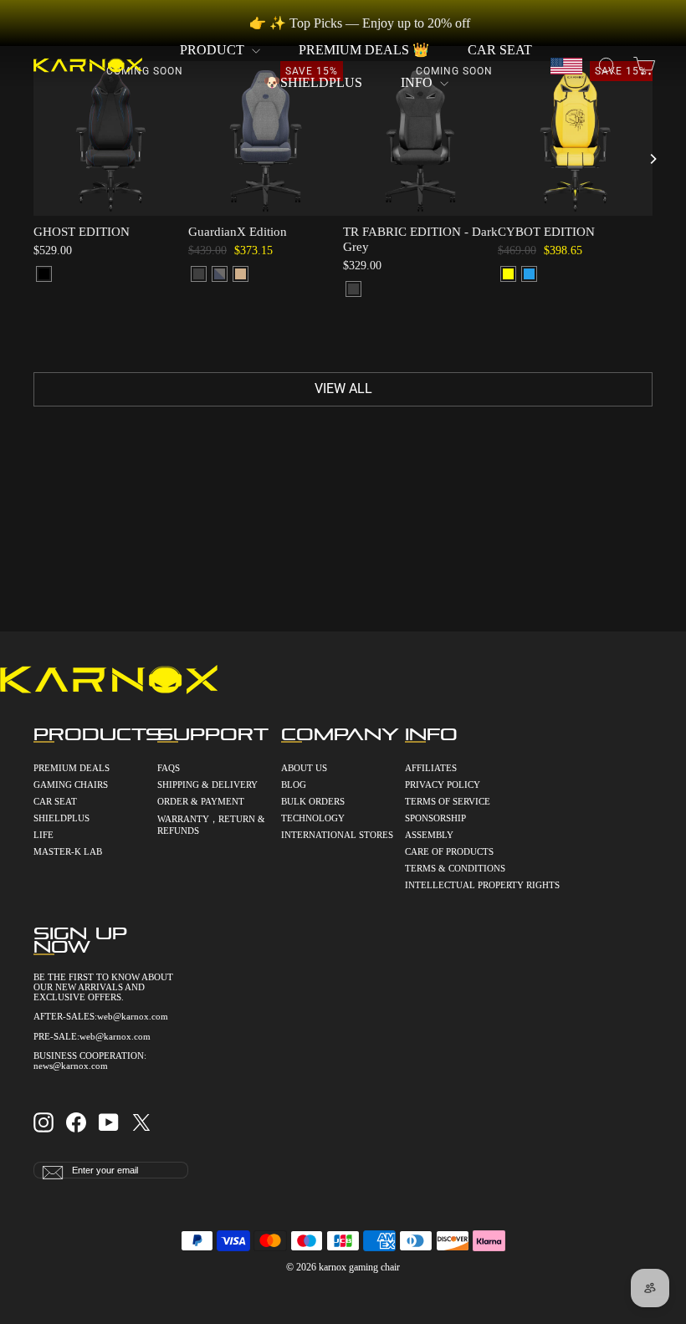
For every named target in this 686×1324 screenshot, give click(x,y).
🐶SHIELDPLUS (313, 82)
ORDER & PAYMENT (200, 801)
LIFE (43, 835)
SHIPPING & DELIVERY (207, 785)
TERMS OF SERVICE (447, 801)
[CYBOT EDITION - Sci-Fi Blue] (529, 274)
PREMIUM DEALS (71, 768)
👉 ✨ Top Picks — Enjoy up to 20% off (359, 23)
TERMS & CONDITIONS (455, 868)
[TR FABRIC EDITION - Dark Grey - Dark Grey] (353, 289)
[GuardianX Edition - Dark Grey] (199, 274)
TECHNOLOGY (313, 818)
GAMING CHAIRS (70, 785)
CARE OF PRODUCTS (449, 851)
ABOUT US (304, 768)
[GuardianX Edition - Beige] (240, 274)
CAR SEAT (500, 50)
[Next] (652, 159)
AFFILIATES (431, 768)
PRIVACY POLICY (442, 785)
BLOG (293, 785)
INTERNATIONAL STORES (337, 835)
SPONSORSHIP (435, 818)
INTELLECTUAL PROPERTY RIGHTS (467, 885)
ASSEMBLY (429, 835)
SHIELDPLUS (61, 818)
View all (343, 388)
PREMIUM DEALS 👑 (364, 50)
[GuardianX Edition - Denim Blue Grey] (219, 274)
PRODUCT (214, 50)
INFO (418, 82)
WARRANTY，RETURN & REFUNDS (211, 825)
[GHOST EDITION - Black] (44, 274)
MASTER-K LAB (67, 851)
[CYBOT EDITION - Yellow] (508, 274)
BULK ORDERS (313, 801)
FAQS (168, 768)
